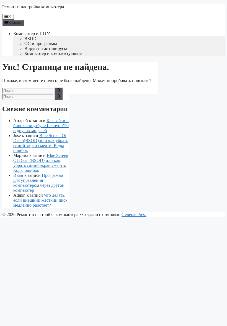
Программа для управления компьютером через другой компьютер (39, 183)
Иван (18, 175)
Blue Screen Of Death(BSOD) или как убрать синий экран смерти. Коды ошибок (40, 143)
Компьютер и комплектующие (53, 53)
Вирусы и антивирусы (45, 48)
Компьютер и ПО (29, 33)
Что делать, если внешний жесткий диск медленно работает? (40, 200)
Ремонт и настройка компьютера (33, 6)
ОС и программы (40, 43)
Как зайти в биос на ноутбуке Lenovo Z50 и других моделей (41, 125)
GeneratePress (134, 214)
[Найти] (59, 91)
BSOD (30, 38)
